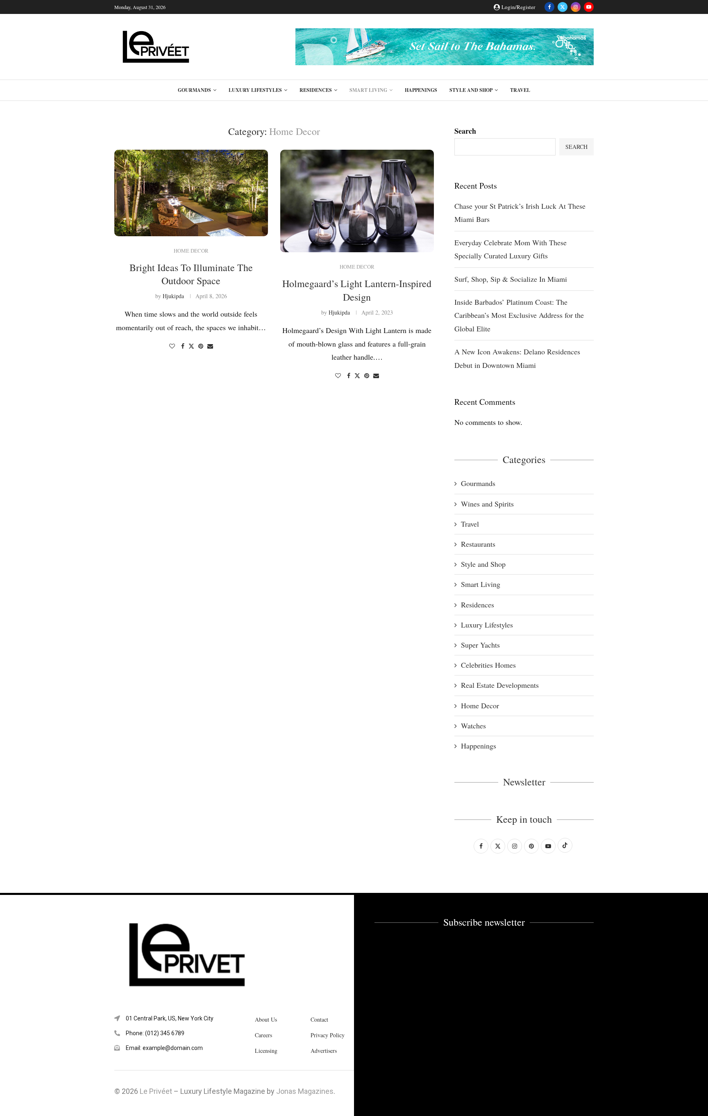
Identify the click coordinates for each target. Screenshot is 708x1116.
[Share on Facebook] (182, 346)
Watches (473, 725)
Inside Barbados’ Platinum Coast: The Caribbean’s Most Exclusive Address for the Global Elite (519, 315)
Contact (319, 1019)
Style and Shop (470, 90)
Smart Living (368, 90)
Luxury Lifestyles (255, 90)
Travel (520, 90)
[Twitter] (562, 7)
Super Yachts (480, 645)
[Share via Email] (210, 346)
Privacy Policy (328, 1035)
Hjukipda (173, 296)
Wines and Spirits (487, 504)
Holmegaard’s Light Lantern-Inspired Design (356, 290)
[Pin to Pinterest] (200, 346)
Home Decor (480, 705)
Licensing (266, 1051)
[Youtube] (589, 7)
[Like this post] (172, 346)
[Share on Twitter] (191, 346)
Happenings (421, 90)
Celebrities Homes (488, 665)
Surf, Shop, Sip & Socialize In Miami (510, 279)
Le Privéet (156, 1091)
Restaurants (478, 544)
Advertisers (324, 1051)
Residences (316, 90)
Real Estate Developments (500, 685)
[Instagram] (576, 7)
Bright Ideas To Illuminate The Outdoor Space (191, 274)
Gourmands (194, 90)
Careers (263, 1035)
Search (465, 131)
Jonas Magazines (305, 1091)
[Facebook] (549, 7)
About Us (266, 1019)
